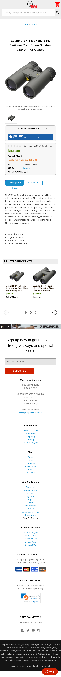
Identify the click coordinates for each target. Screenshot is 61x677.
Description (15, 182)
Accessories (30, 466)
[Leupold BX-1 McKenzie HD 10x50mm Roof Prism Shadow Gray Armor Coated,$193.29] (16, 276)
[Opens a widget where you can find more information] (50, 672)
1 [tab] (26, 312)
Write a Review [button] (46, 146)
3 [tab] (35, 312)
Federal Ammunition (30, 512)
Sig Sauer (30, 496)
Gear (30, 469)
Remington (30, 515)
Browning (30, 487)
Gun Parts (30, 463)
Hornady (31, 493)
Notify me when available (21, 160)
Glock (30, 502)
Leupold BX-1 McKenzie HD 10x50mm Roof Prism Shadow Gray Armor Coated (17, 289)
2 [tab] (30, 312)
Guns (30, 457)
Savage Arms (30, 490)
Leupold (30, 509)
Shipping (30, 436)
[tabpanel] (16, 287)
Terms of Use (30, 539)
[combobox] (28, 12)
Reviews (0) (33, 182)
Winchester (30, 505)
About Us (30, 433)
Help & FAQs (31, 535)
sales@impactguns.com (30, 412)
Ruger (30, 499)
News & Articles (30, 430)
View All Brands (30, 518)
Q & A (15, 188)
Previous (6, 312)
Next (54, 312)
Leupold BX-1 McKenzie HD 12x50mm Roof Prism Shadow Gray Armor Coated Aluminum (44, 289)
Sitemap (30, 439)
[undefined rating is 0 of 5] (15, 146)
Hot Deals (30, 472)
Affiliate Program (30, 442)
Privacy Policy (30, 542)
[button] (30, 598)
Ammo (30, 460)
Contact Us (30, 545)
